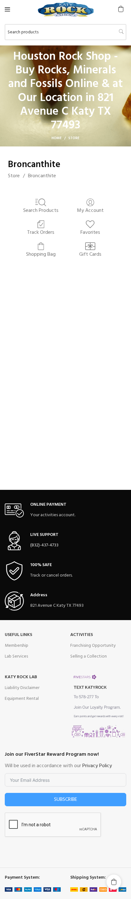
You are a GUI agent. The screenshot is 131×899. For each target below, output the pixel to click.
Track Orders (40, 232)
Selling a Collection (88, 656)
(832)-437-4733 (44, 545)
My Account (90, 210)
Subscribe (65, 799)
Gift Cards (90, 254)
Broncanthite (42, 176)
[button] (120, 8)
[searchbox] (65, 32)
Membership (16, 645)
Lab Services (16, 656)
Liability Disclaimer (22, 688)
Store (14, 176)
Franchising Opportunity (93, 645)
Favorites (90, 232)
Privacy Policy (97, 766)
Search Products (41, 210)
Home (57, 138)
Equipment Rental (22, 698)
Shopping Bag (41, 254)
